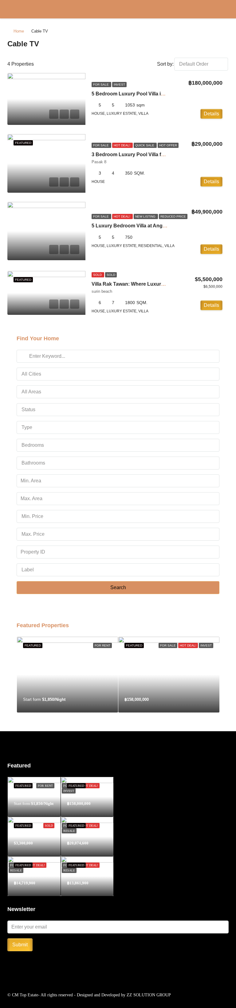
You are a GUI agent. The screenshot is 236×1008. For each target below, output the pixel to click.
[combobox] (201, 64)
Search (118, 587)
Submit (20, 944)
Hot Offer (168, 145)
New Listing (145, 216)
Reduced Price (173, 216)
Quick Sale (145, 145)
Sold (98, 274)
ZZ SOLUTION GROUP (149, 995)
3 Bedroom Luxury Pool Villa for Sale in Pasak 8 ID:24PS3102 (163, 154)
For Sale (101, 84)
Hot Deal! (122, 145)
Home (19, 31)
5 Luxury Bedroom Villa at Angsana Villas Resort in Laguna (160, 225)
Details (211, 113)
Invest (119, 84)
